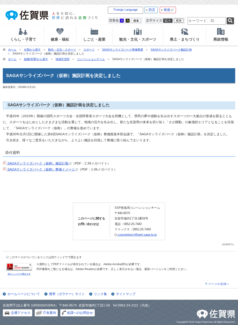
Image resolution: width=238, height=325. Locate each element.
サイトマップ (126, 294)
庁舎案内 (49, 313)
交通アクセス (20, 313)
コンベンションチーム (91, 59)
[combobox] (206, 20)
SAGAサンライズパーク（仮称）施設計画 (38, 163)
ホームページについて (23, 294)
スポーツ (89, 49)
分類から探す (32, 49)
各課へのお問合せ (80, 313)
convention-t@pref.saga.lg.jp (137, 234)
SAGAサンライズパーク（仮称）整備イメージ (41, 169)
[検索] (230, 21)
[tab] (23, 35)
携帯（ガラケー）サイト (67, 294)
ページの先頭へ (218, 284)
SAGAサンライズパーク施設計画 (171, 49)
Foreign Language (126, 9)
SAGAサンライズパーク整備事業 (122, 49)
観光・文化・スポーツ (62, 49)
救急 (167, 10)
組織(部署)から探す (36, 59)
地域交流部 (62, 59)
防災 (152, 10)
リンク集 (100, 294)
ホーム (12, 49)
